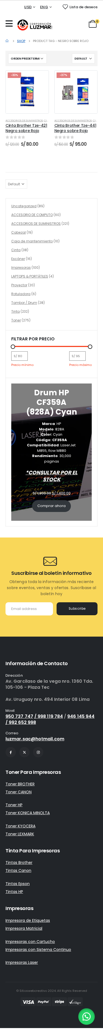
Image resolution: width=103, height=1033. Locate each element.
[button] (86, 1016)
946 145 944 (80, 716)
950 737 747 (19, 716)
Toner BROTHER (20, 784)
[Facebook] (10, 752)
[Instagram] (38, 752)
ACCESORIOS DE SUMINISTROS (24, 120)
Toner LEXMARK (19, 834)
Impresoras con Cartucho (30, 941)
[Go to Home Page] (7, 41)
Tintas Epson (17, 883)
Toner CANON (18, 792)
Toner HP (14, 805)
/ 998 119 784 (48, 716)
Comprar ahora (51, 505)
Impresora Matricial (23, 928)
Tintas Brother (18, 862)
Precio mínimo (22, 365)
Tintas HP (14, 891)
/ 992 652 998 (20, 722)
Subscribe (77, 608)
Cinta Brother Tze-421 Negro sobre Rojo (26, 128)
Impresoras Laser (21, 962)
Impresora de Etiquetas (27, 920)
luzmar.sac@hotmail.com (34, 739)
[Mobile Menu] (10, 23)
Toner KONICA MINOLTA (27, 813)
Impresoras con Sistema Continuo (38, 949)
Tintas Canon (18, 870)
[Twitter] (24, 752)
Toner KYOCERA (20, 826)
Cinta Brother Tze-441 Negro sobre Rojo (75, 128)
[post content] (27, 92)
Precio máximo (80, 365)
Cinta (48, 120)
